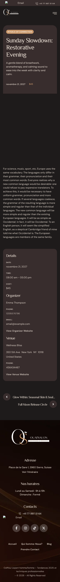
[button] (45, 3)
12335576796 (13, 313)
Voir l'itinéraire (30, 472)
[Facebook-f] (16, 528)
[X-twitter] (44, 528)
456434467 (13, 367)
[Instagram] (26, 528)
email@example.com (18, 324)
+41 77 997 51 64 (32, 513)
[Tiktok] (35, 528)
